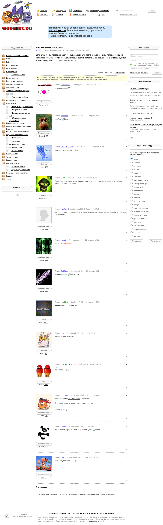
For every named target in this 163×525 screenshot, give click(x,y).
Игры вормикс (12, 65)
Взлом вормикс (12, 78)
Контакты (44, 14)
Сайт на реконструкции (139, 89)
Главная (43, 11)
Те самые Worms (18, 166)
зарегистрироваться (62, 79)
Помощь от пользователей (17, 173)
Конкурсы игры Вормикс (16, 100)
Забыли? (144, 72)
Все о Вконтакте (12, 163)
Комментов (119, 72)
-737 (46, 167)
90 (46, 354)
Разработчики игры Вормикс (17, 131)
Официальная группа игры (17, 135)
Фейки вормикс (12, 154)
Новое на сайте (79, 14)
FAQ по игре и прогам (15, 123)
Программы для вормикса (22, 107)
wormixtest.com (57, 30)
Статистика (77, 11)
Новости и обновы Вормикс (17, 56)
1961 (46, 385)
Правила (59, 14)
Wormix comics (17, 151)
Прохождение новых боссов (141, 113)
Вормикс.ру (65, 513)
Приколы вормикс (18, 144)
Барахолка (15, 141)
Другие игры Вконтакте (20, 170)
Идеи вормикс (17, 147)
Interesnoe (10, 59)
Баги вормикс (11, 71)
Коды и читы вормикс (15, 81)
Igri (7, 62)
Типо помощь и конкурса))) (141, 118)
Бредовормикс (12, 160)
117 (46, 478)
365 (46, 229)
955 (46, 260)
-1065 (46, 105)
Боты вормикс (12, 68)
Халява (9, 176)
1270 (46, 447)
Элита (8, 179)
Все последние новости (99, 11)
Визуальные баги (18, 75)
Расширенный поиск (128, 14)
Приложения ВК (17, 138)
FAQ (103, 14)
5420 (46, 322)
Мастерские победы (19, 97)
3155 (46, 198)
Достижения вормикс (14, 84)
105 (46, 416)
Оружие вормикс (13, 87)
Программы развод (19, 110)
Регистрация (61, 11)
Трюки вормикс (12, 157)
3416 (46, 136)
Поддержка (22, 514)
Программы (11, 103)
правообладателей (96, 521)
